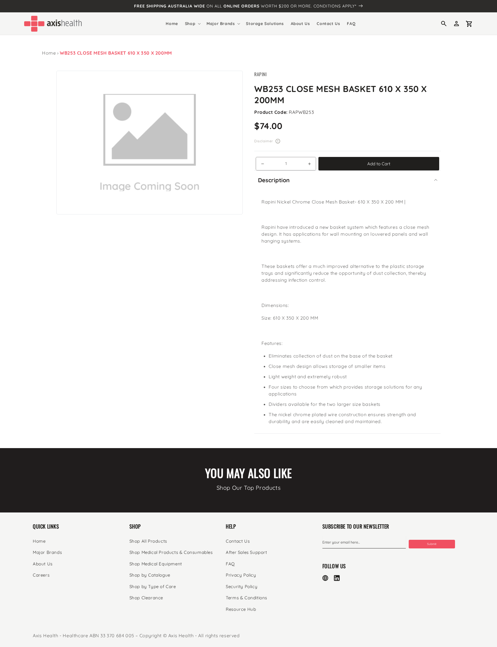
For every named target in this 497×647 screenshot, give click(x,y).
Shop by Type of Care (152, 586)
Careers (41, 575)
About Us (43, 564)
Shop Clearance (146, 597)
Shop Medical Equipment (155, 564)
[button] (192, 24)
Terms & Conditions (246, 597)
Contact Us (238, 541)
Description (274, 180)
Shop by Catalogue (149, 575)
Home (49, 53)
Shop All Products (148, 541)
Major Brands (47, 552)
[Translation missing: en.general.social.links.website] (325, 578)
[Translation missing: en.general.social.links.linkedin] (337, 578)
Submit (431, 544)
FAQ (230, 564)
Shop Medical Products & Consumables (171, 552)
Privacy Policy (241, 575)
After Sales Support (246, 552)
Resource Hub (241, 609)
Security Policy (241, 586)
